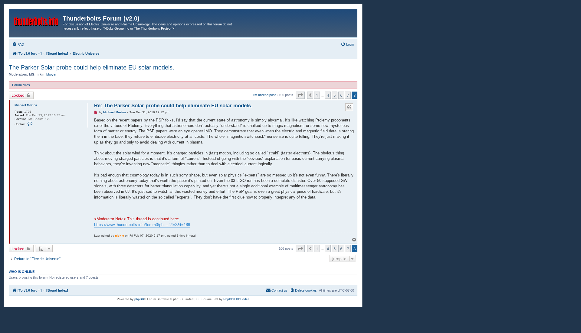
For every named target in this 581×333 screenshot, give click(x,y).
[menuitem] (18, 44)
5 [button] (334, 95)
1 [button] (317, 95)
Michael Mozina (26, 105)
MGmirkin (36, 74)
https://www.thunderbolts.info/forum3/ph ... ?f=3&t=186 (142, 224)
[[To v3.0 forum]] (37, 20)
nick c (119, 235)
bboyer (51, 74)
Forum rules (21, 85)
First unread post (263, 95)
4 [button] (328, 95)
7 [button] (348, 95)
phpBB (139, 299)
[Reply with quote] (349, 107)
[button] (300, 95)
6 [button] (341, 95)
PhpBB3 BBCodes (236, 299)
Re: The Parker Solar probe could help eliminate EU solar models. (173, 105)
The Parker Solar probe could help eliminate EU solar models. (91, 67)
